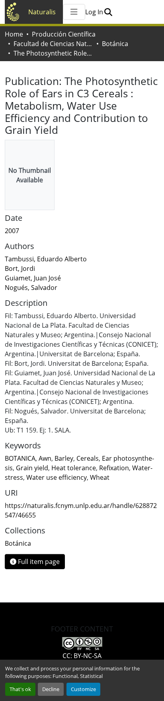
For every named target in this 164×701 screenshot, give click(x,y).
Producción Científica (64, 34)
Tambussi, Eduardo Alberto (46, 259)
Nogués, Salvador (31, 287)
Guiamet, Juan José (33, 278)
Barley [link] (64, 458)
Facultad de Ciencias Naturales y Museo (53, 43)
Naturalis (42, 12)
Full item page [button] (38, 561)
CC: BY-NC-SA (82, 655)
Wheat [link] (99, 477)
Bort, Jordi (20, 268)
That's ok (20, 689)
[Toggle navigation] (74, 12)
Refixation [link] (114, 467)
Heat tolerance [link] (73, 467)
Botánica (115, 43)
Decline (50, 689)
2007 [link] (12, 230)
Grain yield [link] (32, 467)
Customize (83, 689)
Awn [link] (45, 458)
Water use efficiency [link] (56, 477)
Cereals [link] (87, 458)
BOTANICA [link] (20, 458)
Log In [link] (94, 12)
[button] (108, 12)
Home (14, 34)
